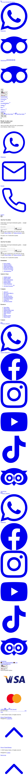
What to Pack (7, 308)
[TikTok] (14, 462)
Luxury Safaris (7, 281)
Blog (2, 107)
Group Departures (8, 284)
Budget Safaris (7, 282)
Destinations (3, 99)
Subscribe (19, 229)
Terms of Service (18, 233)
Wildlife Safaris (7, 277)
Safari (2, 101)
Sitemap (9, 717)
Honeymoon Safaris (8, 279)
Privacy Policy (7, 233)
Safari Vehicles (7, 313)
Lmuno (8, 718)
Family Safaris (7, 278)
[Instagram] (14, 407)
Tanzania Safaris (7, 264)
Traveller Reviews (8, 296)
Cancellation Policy (8, 298)
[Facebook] (14, 380)
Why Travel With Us (8, 293)
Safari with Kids (7, 311)
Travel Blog (6, 307)
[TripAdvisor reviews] (14, 88)
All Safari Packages (8, 286)
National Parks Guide (9, 310)
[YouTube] (14, 435)
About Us (3, 109)
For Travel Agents (8, 301)
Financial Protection (8, 297)
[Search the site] (2, 90)
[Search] (2, 113)
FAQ (5, 314)
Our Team (6, 294)
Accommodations (5, 103)
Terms (5, 717)
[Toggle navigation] (5, 116)
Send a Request (6, 493)
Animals (3, 105)
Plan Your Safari (9, 114)
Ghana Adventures (8, 266)
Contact (2, 111)
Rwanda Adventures (8, 269)
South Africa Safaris (8, 267)
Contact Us (6, 300)
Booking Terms (7, 315)
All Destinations (7, 271)
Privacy (2, 717)
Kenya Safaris (7, 263)
